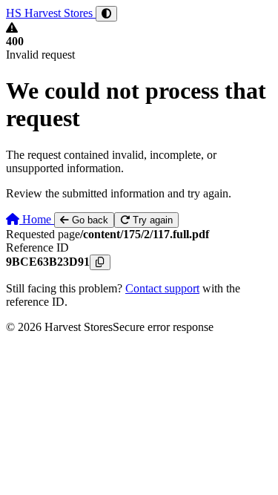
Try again (151, 220)
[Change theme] (106, 14)
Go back (88, 220)
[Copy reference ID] (100, 262)
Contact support (162, 288)
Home (36, 219)
